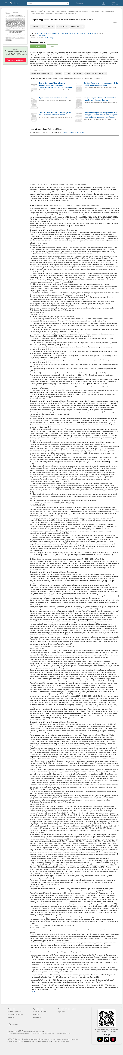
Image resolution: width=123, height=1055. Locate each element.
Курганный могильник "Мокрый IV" (53, 98)
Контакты (10, 1017)
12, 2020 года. (49, 38)
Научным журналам (40, 1012)
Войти (113, 2)
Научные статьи (36, 11)
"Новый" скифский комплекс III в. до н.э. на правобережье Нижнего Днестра (55, 114)
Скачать (52, 46)
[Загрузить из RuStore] (106, 1039)
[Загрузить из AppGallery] (113, 1039)
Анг (117, 22)
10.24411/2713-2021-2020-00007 (74, 132)
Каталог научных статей (67, 1009)
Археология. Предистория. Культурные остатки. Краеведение (91, 11)
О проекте (11, 1009)
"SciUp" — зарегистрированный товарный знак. (35, 1041)
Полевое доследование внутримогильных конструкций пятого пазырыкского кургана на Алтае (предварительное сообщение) (101, 115)
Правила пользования (15, 1014)
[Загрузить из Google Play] (100, 1039)
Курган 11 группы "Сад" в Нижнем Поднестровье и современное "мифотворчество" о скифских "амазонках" (56, 85)
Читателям (37, 1017)
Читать (38, 46)
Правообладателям (14, 1012)
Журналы (61, 1012)
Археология (41, 35)
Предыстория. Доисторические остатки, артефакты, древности (53, 13)
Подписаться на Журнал (15, 60)
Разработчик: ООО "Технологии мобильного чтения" (26, 1031)
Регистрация (115, 4)
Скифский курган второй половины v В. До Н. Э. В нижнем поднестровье (101, 84)
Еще (31, 991)
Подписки (79, 3)
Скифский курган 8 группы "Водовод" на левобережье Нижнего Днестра (100, 99)
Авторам (36, 1014)
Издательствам (38, 1009)
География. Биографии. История (55, 11)
